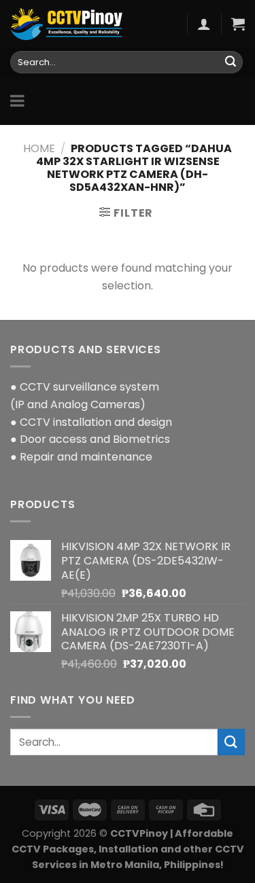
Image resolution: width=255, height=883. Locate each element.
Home (39, 148)
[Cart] (238, 24)
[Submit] (230, 62)
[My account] (204, 24)
